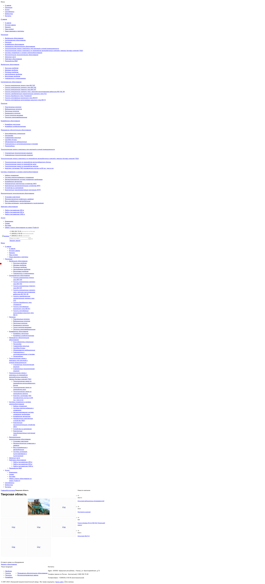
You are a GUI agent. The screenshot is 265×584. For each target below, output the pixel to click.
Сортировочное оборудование (15, 40)
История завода (10, 25)
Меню (3, 243)
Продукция (4, 34)
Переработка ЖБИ (11, 61)
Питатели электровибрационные (16, 117)
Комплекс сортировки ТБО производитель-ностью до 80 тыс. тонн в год (29, 168)
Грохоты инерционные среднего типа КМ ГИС (20, 87)
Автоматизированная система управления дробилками (24, 179)
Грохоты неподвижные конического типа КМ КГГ (21, 98)
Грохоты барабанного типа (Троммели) (18, 96)
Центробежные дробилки (13, 74)
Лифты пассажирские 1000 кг (15, 214)
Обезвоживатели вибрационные (16, 142)
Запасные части (10, 57)
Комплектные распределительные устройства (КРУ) (22, 185)
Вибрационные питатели (13, 109)
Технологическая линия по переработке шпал (20, 164)
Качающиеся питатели (12, 113)
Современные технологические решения (19, 155)
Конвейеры (9, 577)
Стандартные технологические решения (18, 153)
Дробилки (8, 571)
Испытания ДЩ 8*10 (84, 536)
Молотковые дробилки (12, 76)
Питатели (8, 42)
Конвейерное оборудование (14, 44)
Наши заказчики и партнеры (14, 31)
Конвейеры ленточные (12, 124)
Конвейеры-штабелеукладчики (15, 126)
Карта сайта (59, 582)
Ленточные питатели (12, 111)
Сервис (7, 223)
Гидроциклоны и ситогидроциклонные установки (21, 144)
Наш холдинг (9, 29)
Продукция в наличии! (84, 512)
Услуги (3, 218)
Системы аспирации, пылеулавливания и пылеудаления (24, 203)
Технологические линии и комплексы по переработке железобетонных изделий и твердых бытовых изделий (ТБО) (44, 50)
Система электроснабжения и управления (19, 177)
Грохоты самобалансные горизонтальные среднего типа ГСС (26, 93)
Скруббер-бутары (11, 139)
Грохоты (8, 573)
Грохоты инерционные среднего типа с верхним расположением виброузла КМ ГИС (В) (35, 91)
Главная (3, 490)
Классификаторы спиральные (15, 133)
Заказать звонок (15, 240)
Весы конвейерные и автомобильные (17, 201)
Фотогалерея (10, 490)
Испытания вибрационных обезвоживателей (91, 501)
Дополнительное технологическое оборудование (21, 55)
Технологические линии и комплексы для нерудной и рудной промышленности (32, 48)
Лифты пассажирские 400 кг (14, 210)
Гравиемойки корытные (13, 137)
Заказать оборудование (9, 564)
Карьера (8, 27)
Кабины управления (12, 175)
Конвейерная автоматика (13, 181)
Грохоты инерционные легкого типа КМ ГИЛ (20, 85)
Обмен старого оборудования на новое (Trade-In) (22, 227)
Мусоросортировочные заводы (27, 575)
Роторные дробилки (11, 72)
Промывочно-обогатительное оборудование (20, 46)
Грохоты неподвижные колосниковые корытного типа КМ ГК (25, 100)
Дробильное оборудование (14, 38)
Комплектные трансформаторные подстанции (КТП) (23, 190)
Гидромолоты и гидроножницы (15, 78)
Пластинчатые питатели (13, 107)
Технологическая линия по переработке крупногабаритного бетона (28, 162)
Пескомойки (9, 135)
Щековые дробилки (11, 70)
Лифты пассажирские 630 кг (14, 212)
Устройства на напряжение (14, 188)
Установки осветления (12, 197)
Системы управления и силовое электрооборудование (23, 52)
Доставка (8, 225)
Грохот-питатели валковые (14, 115)
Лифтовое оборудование (13, 59)
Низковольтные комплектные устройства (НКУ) (21, 183)
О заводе (4, 19)
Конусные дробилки (11, 68)
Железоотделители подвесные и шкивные (19, 199)
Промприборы (10, 146)
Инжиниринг (9, 221)
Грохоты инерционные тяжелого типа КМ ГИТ (20, 89)
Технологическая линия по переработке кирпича (21, 166)
